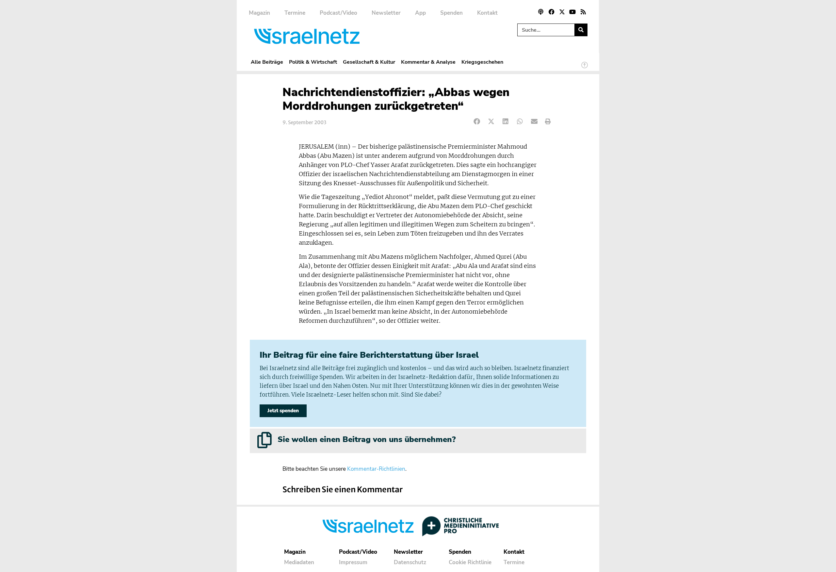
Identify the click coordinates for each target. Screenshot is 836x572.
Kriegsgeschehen (482, 61)
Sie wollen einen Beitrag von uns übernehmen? (367, 439)
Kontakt (487, 13)
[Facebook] (551, 12)
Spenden (451, 13)
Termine (294, 13)
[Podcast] (541, 12)
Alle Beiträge (267, 61)
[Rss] (583, 12)
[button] (477, 121)
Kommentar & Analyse (428, 61)
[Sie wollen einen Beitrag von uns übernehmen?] (264, 440)
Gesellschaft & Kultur (369, 61)
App (420, 13)
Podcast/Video (338, 13)
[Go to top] (584, 68)
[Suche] (580, 30)
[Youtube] (572, 12)
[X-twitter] (562, 12)
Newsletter (386, 13)
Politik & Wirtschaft (313, 61)
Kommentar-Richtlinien (376, 469)
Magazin (259, 13)
